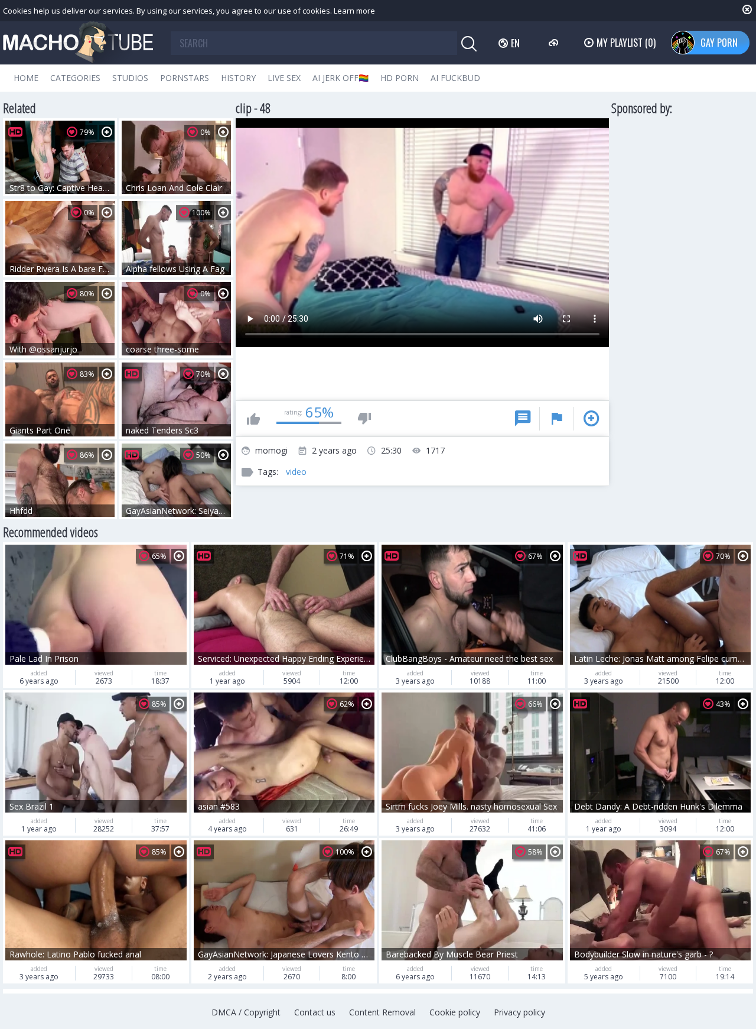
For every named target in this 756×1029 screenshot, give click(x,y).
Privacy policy (519, 1012)
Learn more (354, 10)
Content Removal (382, 1012)
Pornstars (184, 77)
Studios (130, 77)
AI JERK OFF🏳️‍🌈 (340, 77)
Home (26, 77)
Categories (75, 77)
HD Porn (399, 77)
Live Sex (284, 77)
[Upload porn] (555, 42)
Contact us (314, 1012)
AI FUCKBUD (455, 77)
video (296, 471)
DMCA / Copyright (246, 1012)
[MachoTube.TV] (78, 42)
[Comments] (522, 418)
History (238, 77)
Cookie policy (454, 1012)
